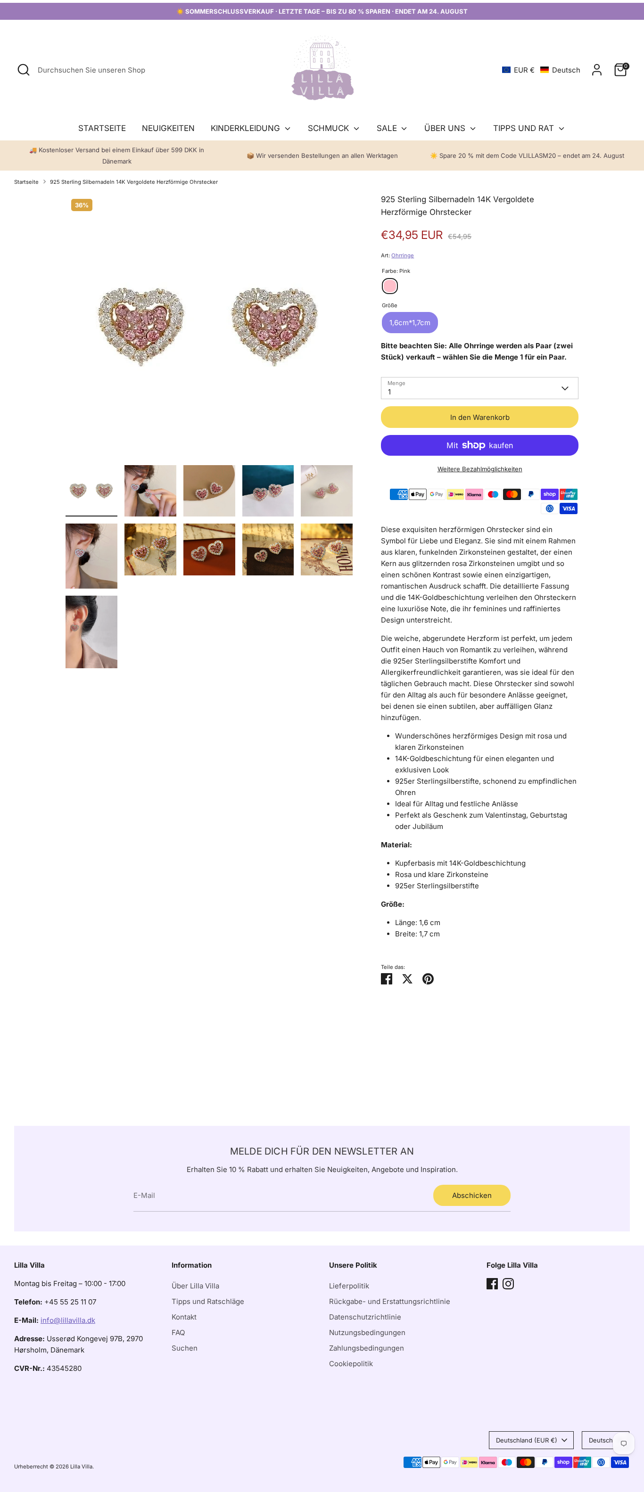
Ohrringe (402, 255)
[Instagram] (508, 1283)
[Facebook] (492, 1283)
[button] (541, 70)
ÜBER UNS (446, 128)
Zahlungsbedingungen (366, 1348)
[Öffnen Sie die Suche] (23, 69)
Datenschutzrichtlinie (365, 1316)
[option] (209, 329)
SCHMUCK (329, 128)
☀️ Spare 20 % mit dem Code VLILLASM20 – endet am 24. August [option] (527, 155)
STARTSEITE (102, 128)
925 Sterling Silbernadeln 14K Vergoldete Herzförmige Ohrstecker (134, 182)
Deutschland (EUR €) (526, 1440)
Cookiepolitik (351, 1363)
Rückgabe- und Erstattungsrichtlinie (389, 1301)
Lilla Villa (81, 1466)
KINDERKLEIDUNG (246, 128)
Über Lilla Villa (195, 1285)
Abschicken (472, 1195)
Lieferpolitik (349, 1285)
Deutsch (601, 1440)
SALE (388, 128)
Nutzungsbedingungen (367, 1332)
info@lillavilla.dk (68, 1320)
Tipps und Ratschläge (208, 1301)
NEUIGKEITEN (168, 128)
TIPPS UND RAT (524, 128)
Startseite (26, 182)
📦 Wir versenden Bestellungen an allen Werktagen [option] (322, 155)
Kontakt (184, 1316)
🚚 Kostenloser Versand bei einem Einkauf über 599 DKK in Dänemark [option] (116, 155)
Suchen (185, 1348)
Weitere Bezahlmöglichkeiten (480, 469)
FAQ (178, 1332)
